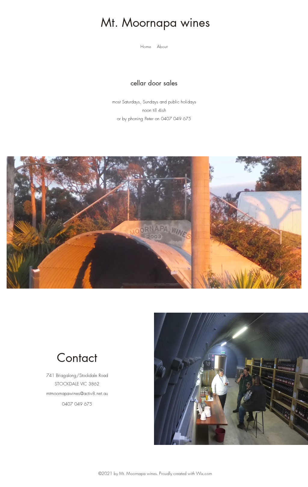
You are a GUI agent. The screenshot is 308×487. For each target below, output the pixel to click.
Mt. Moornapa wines (155, 22)
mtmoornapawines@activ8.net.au (77, 394)
